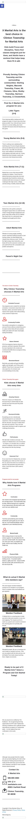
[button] (2, 6)
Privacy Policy (17, 810)
